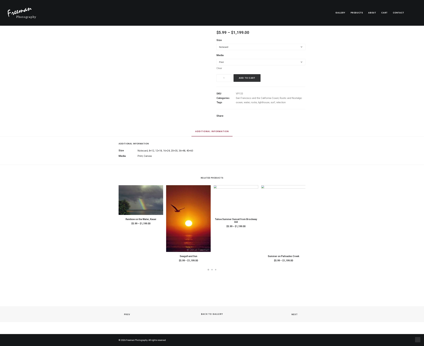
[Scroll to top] (417, 339)
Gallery (340, 12)
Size (219, 40)
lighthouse (263, 102)
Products (357, 12)
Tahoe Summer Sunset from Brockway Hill (236, 220)
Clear (219, 68)
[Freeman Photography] (22, 12)
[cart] (416, 13)
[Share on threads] (244, 116)
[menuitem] (340, 13)
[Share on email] (270, 116)
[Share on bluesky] (261, 116)
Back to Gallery (212, 314)
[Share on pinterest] (248, 116)
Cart (384, 12)
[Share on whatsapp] (257, 116)
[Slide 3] (215, 269)
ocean (239, 102)
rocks (254, 102)
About (372, 12)
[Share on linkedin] (252, 116)
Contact (398, 12)
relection (281, 102)
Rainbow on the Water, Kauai (141, 219)
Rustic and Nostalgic (291, 98)
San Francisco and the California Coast (257, 98)
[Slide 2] (212, 269)
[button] (412, 13)
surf (273, 102)
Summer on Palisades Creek (283, 256)
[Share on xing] (265, 116)
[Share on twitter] (239, 116)
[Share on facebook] (235, 116)
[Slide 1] (208, 269)
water (247, 102)
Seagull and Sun (188, 256)
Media (220, 55)
